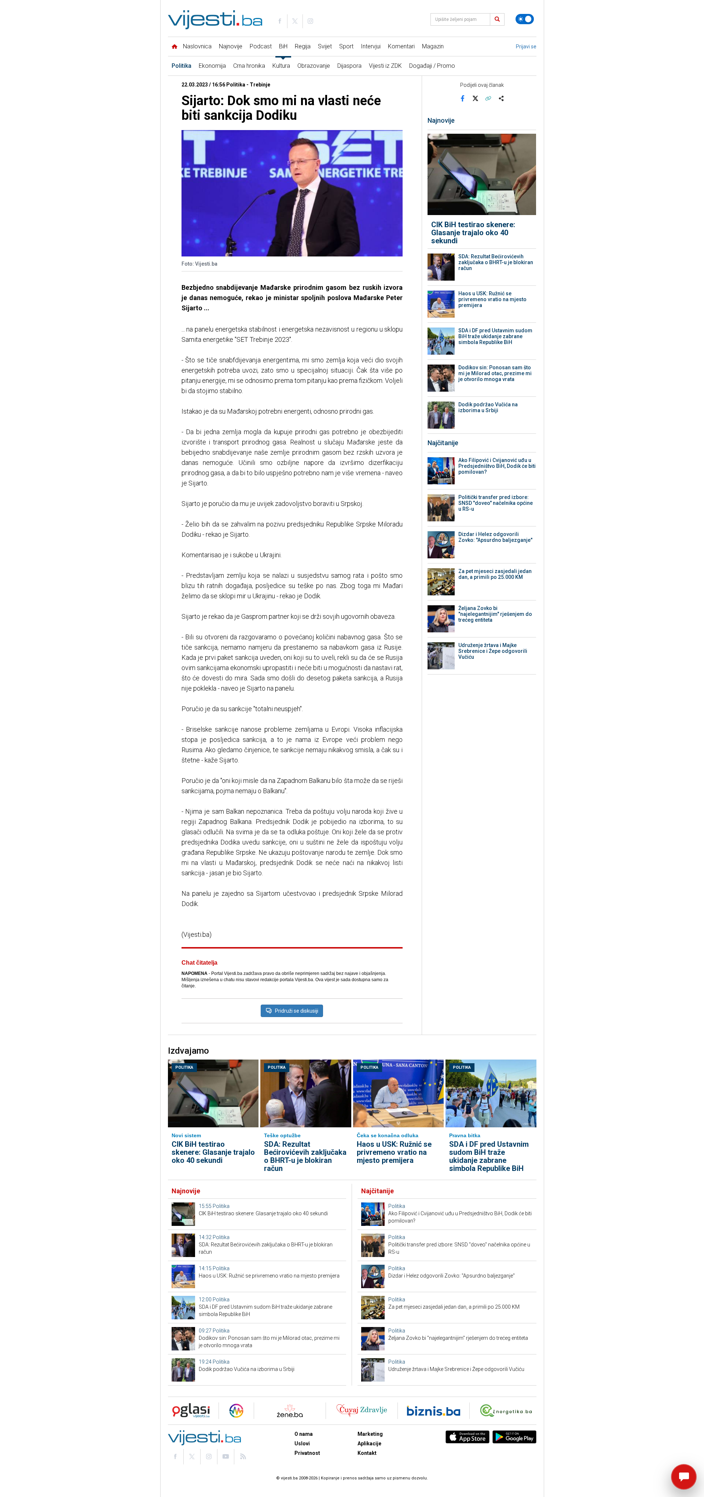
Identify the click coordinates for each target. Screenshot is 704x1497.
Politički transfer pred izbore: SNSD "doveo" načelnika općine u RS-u (495, 503)
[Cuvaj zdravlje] (361, 1410)
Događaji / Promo (432, 65)
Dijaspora (349, 65)
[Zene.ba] (289, 1410)
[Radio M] (189, 1410)
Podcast (261, 46)
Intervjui (371, 46)
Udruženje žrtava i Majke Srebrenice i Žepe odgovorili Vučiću (492, 651)
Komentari (401, 46)
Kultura (281, 65)
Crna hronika (249, 65)
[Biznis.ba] (433, 1410)
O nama (303, 1434)
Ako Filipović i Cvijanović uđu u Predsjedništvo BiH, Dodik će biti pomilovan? (497, 466)
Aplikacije (369, 1443)
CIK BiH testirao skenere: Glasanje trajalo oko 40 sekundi (473, 232)
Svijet (325, 46)
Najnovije (230, 46)
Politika (181, 65)
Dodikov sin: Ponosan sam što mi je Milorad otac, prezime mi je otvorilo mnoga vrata (495, 373)
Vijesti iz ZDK (385, 65)
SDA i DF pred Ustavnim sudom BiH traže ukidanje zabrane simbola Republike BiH (495, 336)
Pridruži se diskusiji (296, 1011)
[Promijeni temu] (525, 19)
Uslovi (302, 1443)
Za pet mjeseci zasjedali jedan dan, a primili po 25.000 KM (495, 574)
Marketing (370, 1434)
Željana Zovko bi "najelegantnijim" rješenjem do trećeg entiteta (495, 614)
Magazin (433, 46)
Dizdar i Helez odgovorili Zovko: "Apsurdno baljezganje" (495, 537)
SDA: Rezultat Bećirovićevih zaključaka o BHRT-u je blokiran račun (495, 262)
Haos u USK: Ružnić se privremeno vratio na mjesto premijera (492, 299)
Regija (303, 46)
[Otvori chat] (684, 1476)
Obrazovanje (313, 65)
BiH (283, 46)
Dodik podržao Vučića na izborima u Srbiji (488, 407)
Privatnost (307, 1453)
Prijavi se (526, 46)
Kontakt (367, 1453)
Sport (346, 46)
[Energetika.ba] (507, 1410)
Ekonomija (212, 65)
